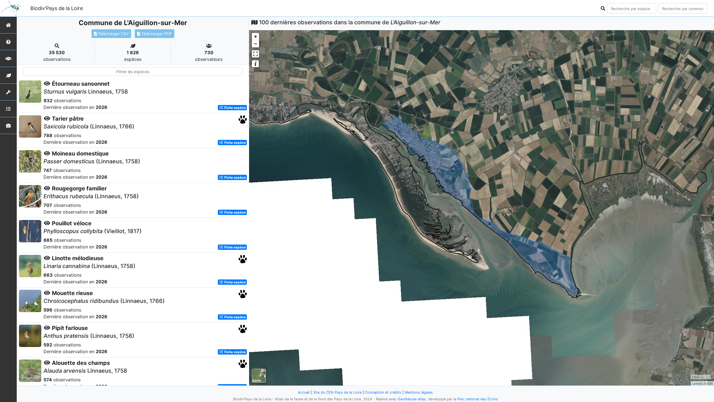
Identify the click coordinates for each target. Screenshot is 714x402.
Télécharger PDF (156, 33)
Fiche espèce (234, 108)
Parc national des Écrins (477, 399)
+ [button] (255, 36)
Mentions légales (419, 392)
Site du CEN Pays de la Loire (337, 392)
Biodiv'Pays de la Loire (56, 8)
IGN (710, 383)
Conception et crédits (383, 392)
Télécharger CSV (113, 33)
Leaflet (696, 383)
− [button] (255, 44)
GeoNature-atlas (412, 399)
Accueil (304, 392)
